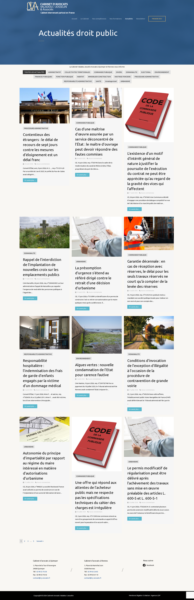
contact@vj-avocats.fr (41, 578)
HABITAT (80, 77)
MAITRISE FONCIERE (123, 77)
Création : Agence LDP (151, 595)
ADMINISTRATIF (54, 72)
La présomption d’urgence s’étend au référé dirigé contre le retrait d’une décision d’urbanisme (93, 278)
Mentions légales (135, 595)
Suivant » (40, 541)
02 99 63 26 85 (93, 572)
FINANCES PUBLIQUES (43, 77)
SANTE (98, 81)
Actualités (129, 19)
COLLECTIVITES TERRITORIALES (77, 72)
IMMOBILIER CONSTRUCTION (99, 77)
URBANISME (125, 81)
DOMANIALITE (131, 72)
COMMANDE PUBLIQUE (103, 72)
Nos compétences (99, 19)
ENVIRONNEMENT (162, 72)
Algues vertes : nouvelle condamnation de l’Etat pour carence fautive (94, 370)
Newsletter (140, 19)
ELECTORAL (146, 72)
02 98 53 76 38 (41, 572)
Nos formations (116, 19)
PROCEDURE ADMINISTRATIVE (147, 77)
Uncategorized (111, 81)
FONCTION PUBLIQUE (64, 77)
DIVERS (119, 72)
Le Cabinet (84, 19)
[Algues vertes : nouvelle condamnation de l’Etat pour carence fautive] (97, 335)
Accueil (74, 19)
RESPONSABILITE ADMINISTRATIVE (78, 81)
